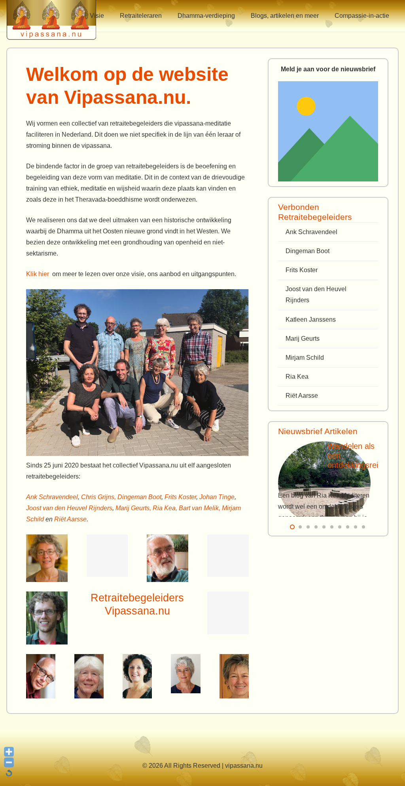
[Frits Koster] (40, 676)
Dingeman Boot (139, 497)
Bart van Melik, (199, 508)
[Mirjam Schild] (137, 676)
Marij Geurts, (134, 508)
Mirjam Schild (305, 357)
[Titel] (328, 131)
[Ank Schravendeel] (47, 558)
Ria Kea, (165, 508)
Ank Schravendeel (52, 497)
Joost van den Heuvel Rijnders (69, 508)
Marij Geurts (303, 338)
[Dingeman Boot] (167, 558)
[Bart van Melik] (107, 555)
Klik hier (37, 274)
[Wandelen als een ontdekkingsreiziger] (324, 483)
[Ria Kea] (185, 673)
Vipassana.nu (137, 611)
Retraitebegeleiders (137, 597)
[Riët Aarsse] (234, 676)
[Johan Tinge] (228, 612)
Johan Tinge (217, 497)
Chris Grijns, (99, 497)
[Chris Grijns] (228, 555)
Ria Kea (297, 376)
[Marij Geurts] (47, 618)
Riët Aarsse (70, 519)
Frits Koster (180, 497)
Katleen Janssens (311, 319)
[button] (109, 15)
